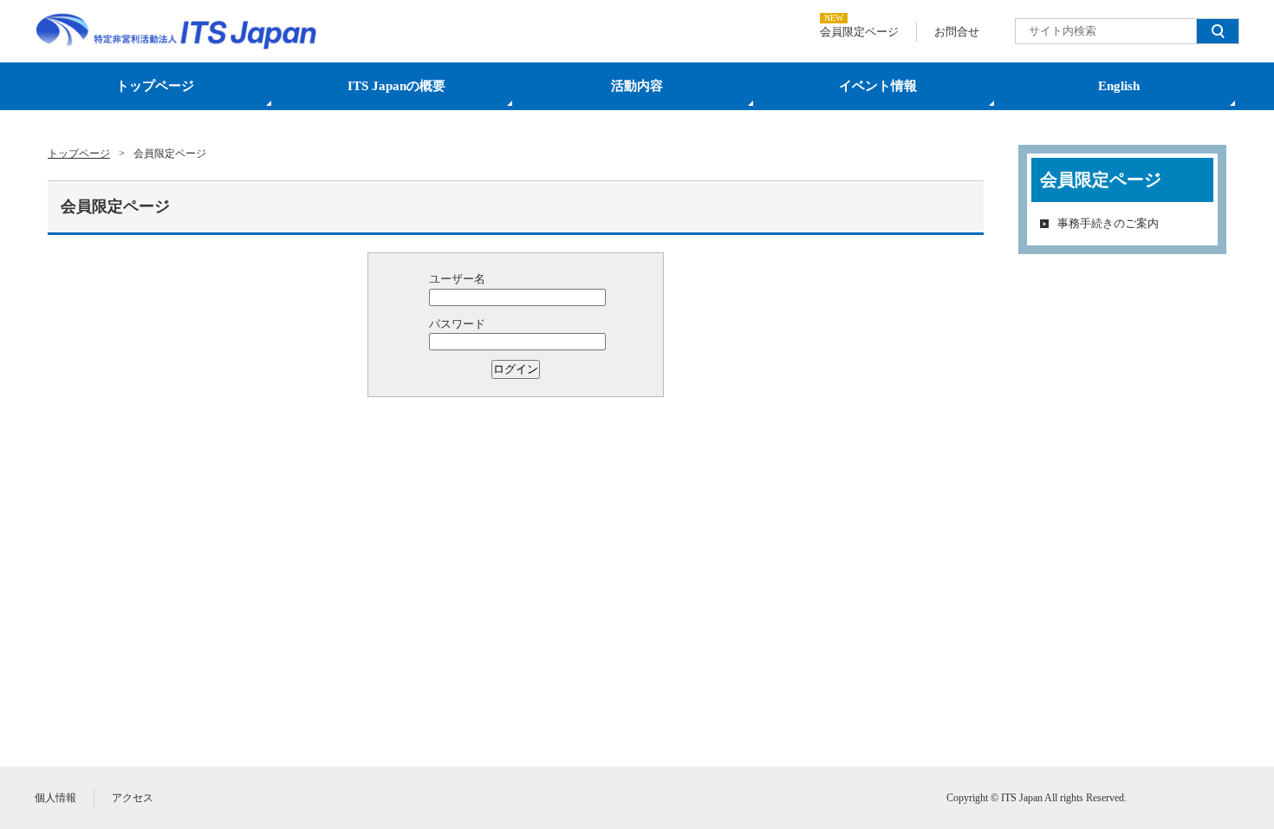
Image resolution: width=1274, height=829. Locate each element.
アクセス (132, 798)
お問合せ (956, 31)
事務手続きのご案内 (1108, 223)
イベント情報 (878, 86)
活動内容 (637, 86)
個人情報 (55, 798)
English (1119, 86)
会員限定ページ (859, 31)
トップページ (155, 86)
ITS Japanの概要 (396, 86)
